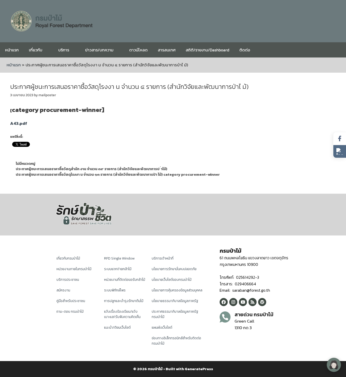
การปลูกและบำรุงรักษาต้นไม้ (123, 301)
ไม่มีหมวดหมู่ (25, 163)
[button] (339, 151)
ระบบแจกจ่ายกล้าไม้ (117, 269)
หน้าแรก (12, 50)
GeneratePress (199, 369)
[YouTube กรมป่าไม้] (243, 302)
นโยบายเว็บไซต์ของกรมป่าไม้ (171, 279)
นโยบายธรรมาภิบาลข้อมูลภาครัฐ (175, 301)
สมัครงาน (63, 290)
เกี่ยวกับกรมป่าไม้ (68, 258)
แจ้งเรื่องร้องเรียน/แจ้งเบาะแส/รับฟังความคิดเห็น (122, 314)
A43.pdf (18, 123)
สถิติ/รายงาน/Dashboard (207, 50)
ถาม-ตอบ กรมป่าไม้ (70, 311)
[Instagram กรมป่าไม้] (233, 302)
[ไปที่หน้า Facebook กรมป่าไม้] (339, 138)
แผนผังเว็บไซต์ (162, 327)
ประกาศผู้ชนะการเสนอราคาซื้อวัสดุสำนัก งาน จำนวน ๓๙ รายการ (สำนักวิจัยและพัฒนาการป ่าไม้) (91, 169)
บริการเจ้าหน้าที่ (163, 258)
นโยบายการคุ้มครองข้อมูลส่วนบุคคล (177, 290)
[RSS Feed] (252, 302)
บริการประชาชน (67, 279)
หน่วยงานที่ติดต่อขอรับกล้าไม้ (124, 279)
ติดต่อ (244, 50)
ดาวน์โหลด (138, 50)
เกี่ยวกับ (35, 50)
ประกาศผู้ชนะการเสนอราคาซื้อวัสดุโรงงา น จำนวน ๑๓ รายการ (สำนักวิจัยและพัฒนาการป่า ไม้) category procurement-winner (118, 174)
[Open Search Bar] (338, 49)
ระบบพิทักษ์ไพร (115, 290)
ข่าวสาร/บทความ (99, 50)
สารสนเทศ (167, 50)
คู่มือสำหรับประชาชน (70, 301)
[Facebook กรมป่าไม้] (224, 302)
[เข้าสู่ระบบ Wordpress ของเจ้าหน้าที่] (262, 302)
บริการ (63, 50)
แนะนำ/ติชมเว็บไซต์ (117, 327)
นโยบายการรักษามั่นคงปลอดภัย (174, 269)
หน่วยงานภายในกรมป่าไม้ (73, 269)
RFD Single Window (119, 258)
